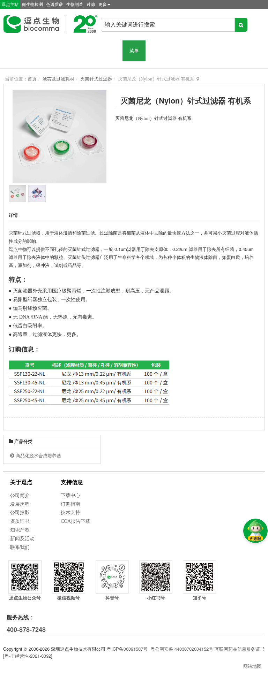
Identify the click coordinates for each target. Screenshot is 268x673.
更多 (102, 4)
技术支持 (70, 512)
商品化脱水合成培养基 (38, 455)
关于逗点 (21, 482)
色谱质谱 (54, 4)
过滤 (91, 4)
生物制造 (74, 4)
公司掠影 (20, 512)
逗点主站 (10, 4)
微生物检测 (32, 4)
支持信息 (72, 482)
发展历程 (20, 504)
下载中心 (70, 495)
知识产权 (20, 530)
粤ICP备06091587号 (127, 648)
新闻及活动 (22, 538)
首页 (32, 79)
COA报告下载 (75, 521)
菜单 (134, 50)
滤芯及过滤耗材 (58, 79)
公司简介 (20, 495)
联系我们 (20, 547)
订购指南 (70, 504)
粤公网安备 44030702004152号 (181, 648)
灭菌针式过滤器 (96, 79)
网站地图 (252, 666)
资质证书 (20, 521)
